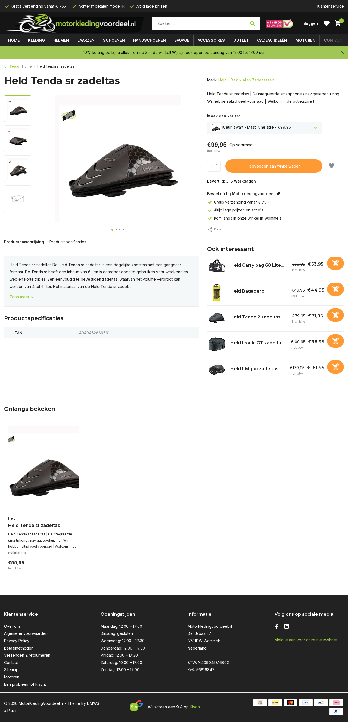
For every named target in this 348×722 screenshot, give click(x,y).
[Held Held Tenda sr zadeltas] (43, 469)
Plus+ (12, 710)
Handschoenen (149, 40)
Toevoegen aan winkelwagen (274, 166)
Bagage (181, 40)
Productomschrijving (24, 241)
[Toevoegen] (335, 263)
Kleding (36, 40)
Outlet (241, 40)
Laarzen (86, 40)
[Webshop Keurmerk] (279, 23)
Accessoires (211, 40)
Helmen (61, 40)
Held (222, 80)
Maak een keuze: (223, 116)
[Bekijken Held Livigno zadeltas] (216, 370)
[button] (112, 230)
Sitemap (11, 669)
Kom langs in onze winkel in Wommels (247, 218)
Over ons (12, 626)
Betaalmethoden (18, 648)
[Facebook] (277, 627)
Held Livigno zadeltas (254, 368)
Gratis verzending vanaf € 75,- (241, 202)
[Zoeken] (252, 23)
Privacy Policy (16, 640)
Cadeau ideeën (272, 40)
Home (14, 40)
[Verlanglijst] (327, 23)
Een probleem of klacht (25, 684)
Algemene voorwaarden (26, 633)
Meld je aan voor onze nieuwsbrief (306, 640)
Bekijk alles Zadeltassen (252, 80)
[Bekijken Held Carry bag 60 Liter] (216, 266)
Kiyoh (195, 707)
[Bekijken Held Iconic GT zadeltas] (216, 344)
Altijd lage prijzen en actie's (238, 210)
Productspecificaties (67, 241)
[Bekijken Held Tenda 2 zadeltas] (216, 318)
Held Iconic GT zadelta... (257, 342)
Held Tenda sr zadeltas (34, 525)
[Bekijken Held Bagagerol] (216, 292)
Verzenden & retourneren (27, 655)
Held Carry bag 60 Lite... (257, 265)
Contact (333, 40)
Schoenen (114, 40)
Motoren (305, 40)
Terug (14, 66)
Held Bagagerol (248, 291)
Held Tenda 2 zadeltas (255, 317)
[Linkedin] (286, 627)
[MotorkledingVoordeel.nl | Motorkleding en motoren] (75, 23)
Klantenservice (330, 6)
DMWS (93, 703)
